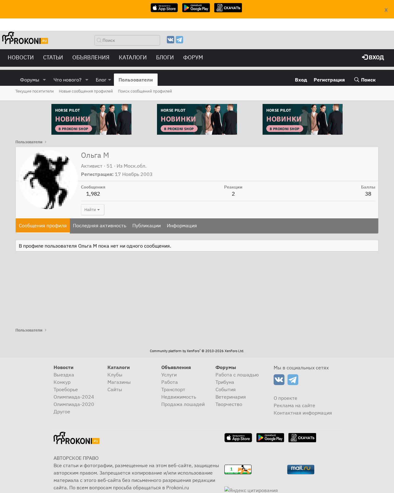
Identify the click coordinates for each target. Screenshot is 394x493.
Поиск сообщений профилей (145, 91)
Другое (62, 411)
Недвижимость (178, 397)
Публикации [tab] (146, 225)
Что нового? (68, 80)
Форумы (29, 80)
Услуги (169, 375)
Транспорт (173, 389)
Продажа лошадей (183, 404)
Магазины (119, 382)
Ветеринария (230, 397)
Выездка (64, 375)
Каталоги (133, 57)
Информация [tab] (182, 225)
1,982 (93, 193)
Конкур (62, 382)
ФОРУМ (193, 57)
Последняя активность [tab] (99, 225)
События (225, 389)
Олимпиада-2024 (74, 397)
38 (368, 193)
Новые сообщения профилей (86, 91)
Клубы (115, 375)
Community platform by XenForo (197, 351)
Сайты (114, 389)
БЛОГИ (165, 57)
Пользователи (136, 80)
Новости (21, 57)
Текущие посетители (34, 91)
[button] (44, 80)
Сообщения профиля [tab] (43, 225)
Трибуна (224, 382)
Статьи (53, 57)
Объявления (91, 57)
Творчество (228, 404)
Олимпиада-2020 (74, 404)
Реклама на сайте (294, 405)
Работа (169, 382)
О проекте (285, 398)
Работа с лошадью (237, 375)
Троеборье (66, 389)
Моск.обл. (135, 166)
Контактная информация (303, 413)
